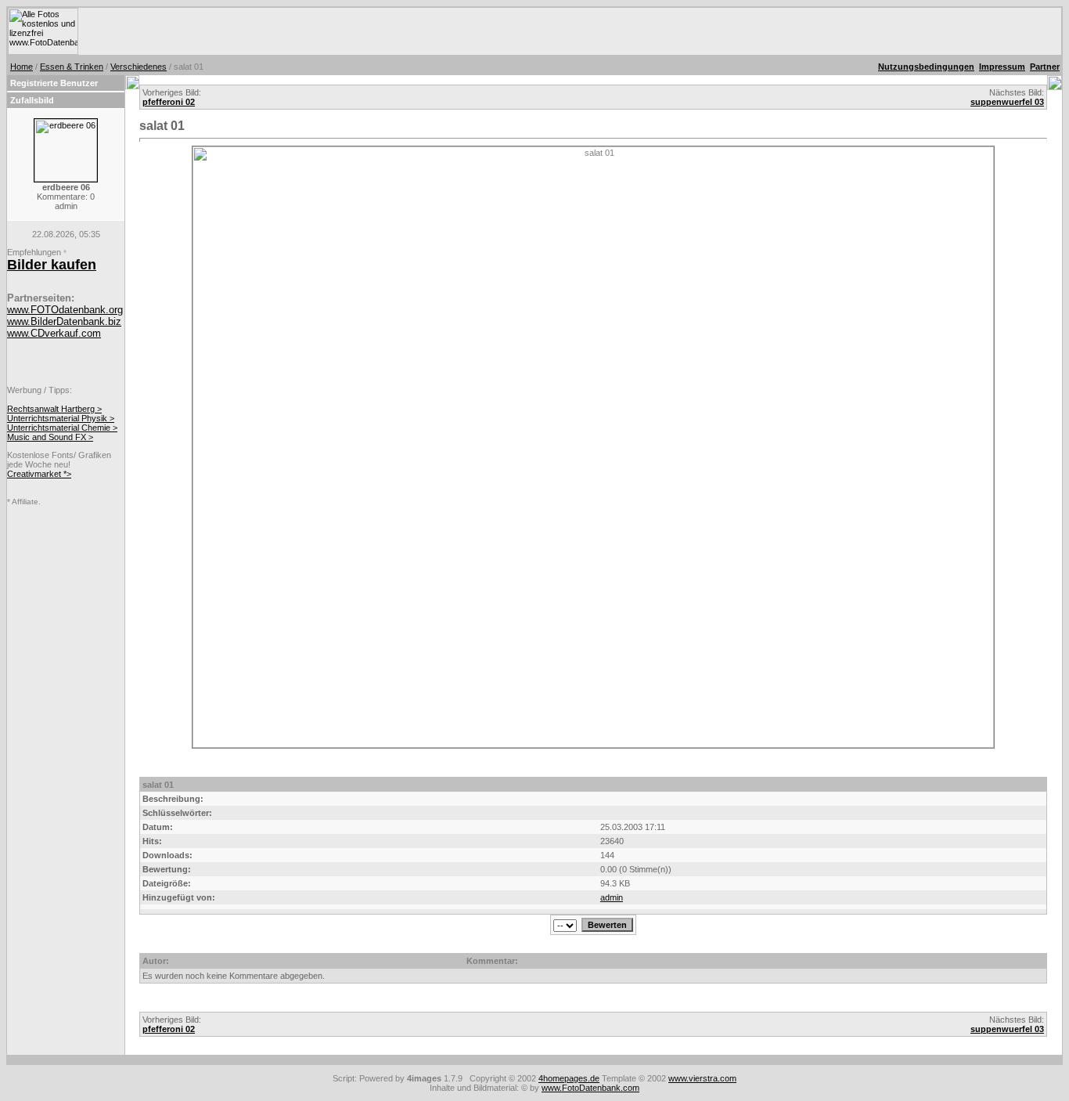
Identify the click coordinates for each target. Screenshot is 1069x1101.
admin (611, 897)
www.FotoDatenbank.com (590, 1087)
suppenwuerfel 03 (1007, 101)
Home (21, 66)
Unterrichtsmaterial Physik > (60, 418)
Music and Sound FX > (50, 437)
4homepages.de (568, 1078)
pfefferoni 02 (168, 101)
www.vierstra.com (702, 1078)
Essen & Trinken (71, 66)
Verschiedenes (138, 66)
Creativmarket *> (39, 473)
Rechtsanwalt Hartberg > (54, 408)
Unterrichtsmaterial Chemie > (62, 427)
